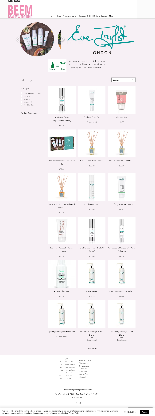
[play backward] (17, 39)
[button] (37, 39)
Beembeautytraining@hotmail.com (78, 389)
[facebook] (76, 403)
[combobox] (123, 80)
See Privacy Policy (72, 413)
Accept (144, 412)
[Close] (152, 412)
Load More (91, 348)
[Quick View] (62, 100)
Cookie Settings (130, 412)
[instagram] (80, 403)
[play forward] (63, 39)
